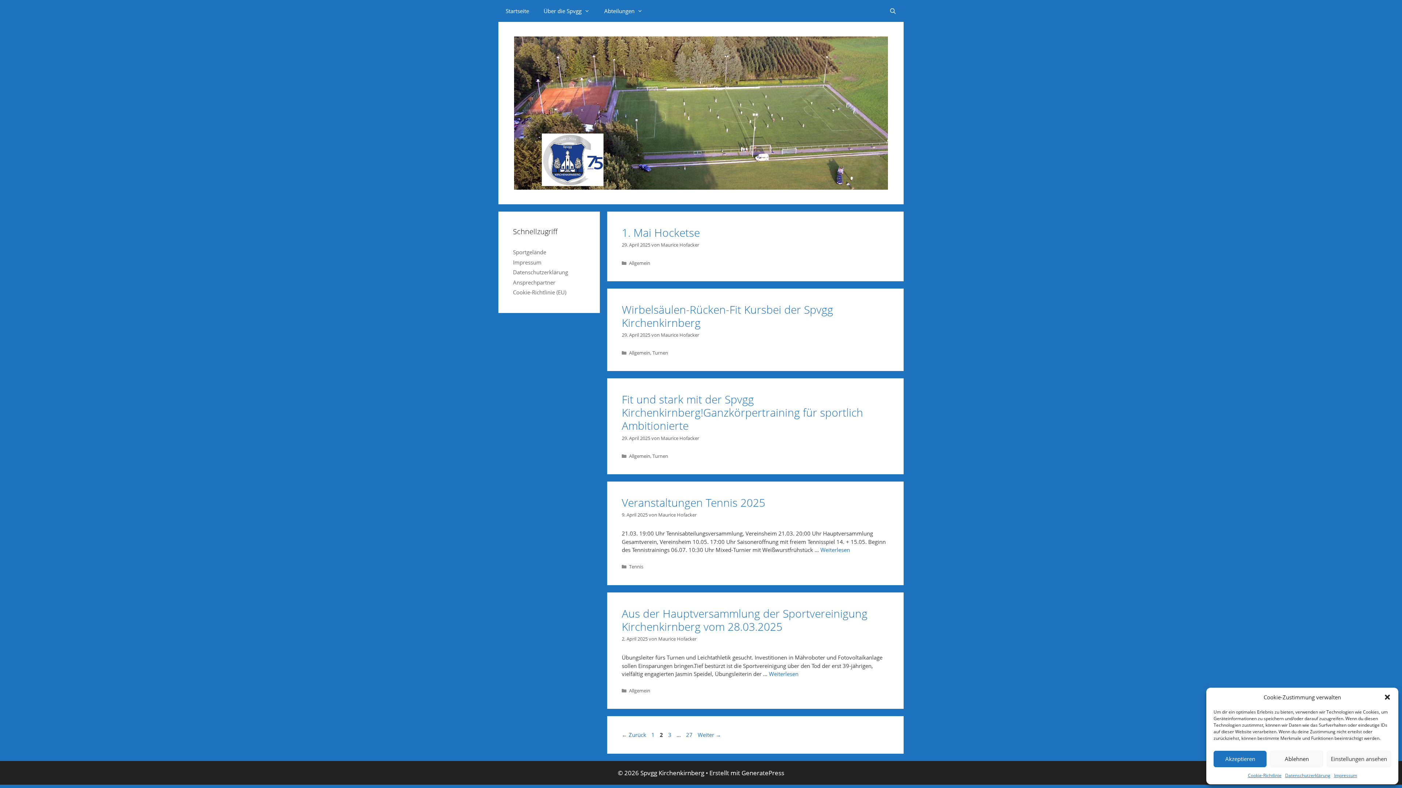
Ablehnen (1297, 758)
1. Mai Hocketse (661, 232)
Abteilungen (619, 11)
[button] (1387, 697)
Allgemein (639, 263)
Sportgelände (529, 252)
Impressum (1345, 775)
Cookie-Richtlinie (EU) (539, 292)
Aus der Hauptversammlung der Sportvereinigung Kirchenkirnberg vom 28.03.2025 (744, 620)
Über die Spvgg (563, 11)
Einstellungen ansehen (1359, 758)
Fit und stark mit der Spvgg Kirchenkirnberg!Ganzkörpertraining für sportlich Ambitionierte (742, 412)
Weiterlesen (835, 549)
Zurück (634, 734)
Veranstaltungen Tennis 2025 (693, 502)
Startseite (517, 11)
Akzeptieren (1240, 758)
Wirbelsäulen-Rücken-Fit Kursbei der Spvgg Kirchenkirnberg (727, 316)
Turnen (660, 352)
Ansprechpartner (534, 282)
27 (690, 734)
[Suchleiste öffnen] (893, 11)
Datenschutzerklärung (1307, 775)
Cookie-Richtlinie (1265, 775)
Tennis (636, 566)
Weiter (709, 734)
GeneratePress (763, 773)
